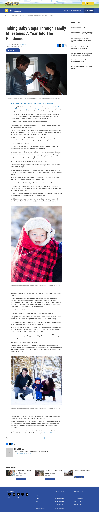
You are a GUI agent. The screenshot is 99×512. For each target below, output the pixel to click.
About (37, 501)
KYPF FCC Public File (59, 504)
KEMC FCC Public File (40, 508)
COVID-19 (30, 438)
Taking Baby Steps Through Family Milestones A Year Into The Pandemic (32, 103)
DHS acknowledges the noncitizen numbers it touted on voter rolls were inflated (81, 40)
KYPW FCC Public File (78, 498)
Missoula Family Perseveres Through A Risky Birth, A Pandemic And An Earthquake (25, 472)
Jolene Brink (39, 438)
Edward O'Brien (22, 44)
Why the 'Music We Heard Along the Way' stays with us (81, 67)
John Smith (21, 438)
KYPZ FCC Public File (78, 504)
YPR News (13, 438)
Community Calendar (34, 15)
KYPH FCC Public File (59, 508)
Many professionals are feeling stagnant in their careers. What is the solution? (81, 54)
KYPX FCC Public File (78, 501)
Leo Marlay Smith (50, 438)
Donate (90, 4)
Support (22, 15)
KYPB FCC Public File (59, 498)
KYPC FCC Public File (59, 501)
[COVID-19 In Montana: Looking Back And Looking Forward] (68, 473)
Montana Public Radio (49, 433)
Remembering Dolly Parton (78, 27)
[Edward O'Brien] (9, 452)
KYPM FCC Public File (78, 491)
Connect (44, 15)
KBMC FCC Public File (59, 491)
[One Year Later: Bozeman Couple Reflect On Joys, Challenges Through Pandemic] (39, 473)
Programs (14, 15)
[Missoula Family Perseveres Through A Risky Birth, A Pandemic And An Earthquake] (10, 473)
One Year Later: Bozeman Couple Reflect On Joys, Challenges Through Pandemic (53, 472)
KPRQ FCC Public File (59, 495)
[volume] (10, 10)
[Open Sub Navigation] (8, 15)
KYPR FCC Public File (78, 495)
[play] (6, 10)
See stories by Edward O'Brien (23, 454)
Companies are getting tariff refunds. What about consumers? (81, 60)
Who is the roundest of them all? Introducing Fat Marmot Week (79, 47)
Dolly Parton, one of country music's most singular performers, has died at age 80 (82, 33)
